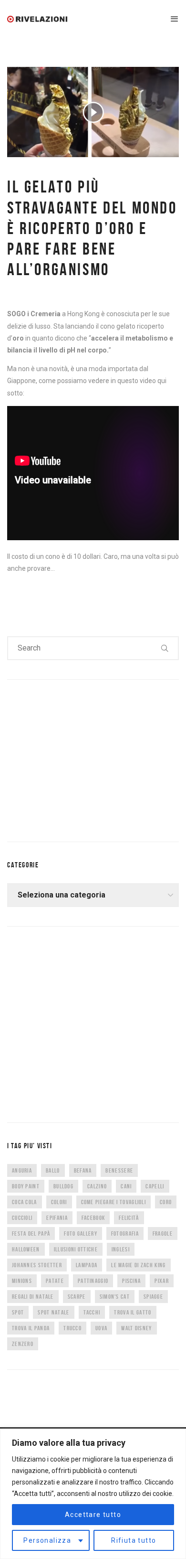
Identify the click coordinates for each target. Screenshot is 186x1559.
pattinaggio (93, 1280)
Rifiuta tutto (133, 1540)
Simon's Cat (115, 1296)
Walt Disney (136, 1328)
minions (22, 1280)
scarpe (77, 1296)
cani (126, 1186)
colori (59, 1202)
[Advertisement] (78, 758)
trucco (72, 1328)
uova (101, 1328)
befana (83, 1170)
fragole (163, 1233)
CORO (166, 1202)
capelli (154, 1186)
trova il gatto (132, 1312)
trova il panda (31, 1328)
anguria (22, 1170)
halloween (26, 1249)
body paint (26, 1186)
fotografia (125, 1233)
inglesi (121, 1249)
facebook (93, 1217)
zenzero (22, 1343)
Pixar (162, 1280)
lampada (86, 1265)
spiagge (153, 1296)
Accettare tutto (93, 1514)
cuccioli (22, 1217)
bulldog (63, 1186)
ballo (53, 1170)
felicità (129, 1217)
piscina (131, 1280)
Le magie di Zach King (138, 1265)
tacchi (92, 1312)
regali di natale (33, 1296)
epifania (56, 1217)
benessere (119, 1170)
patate (55, 1280)
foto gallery (80, 1233)
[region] (93, 1494)
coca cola (24, 1202)
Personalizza (47, 1540)
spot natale (53, 1312)
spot (18, 1312)
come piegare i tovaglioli (113, 1202)
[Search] (165, 648)
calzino (97, 1186)
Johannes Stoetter (37, 1265)
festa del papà (31, 1233)
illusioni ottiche (76, 1249)
